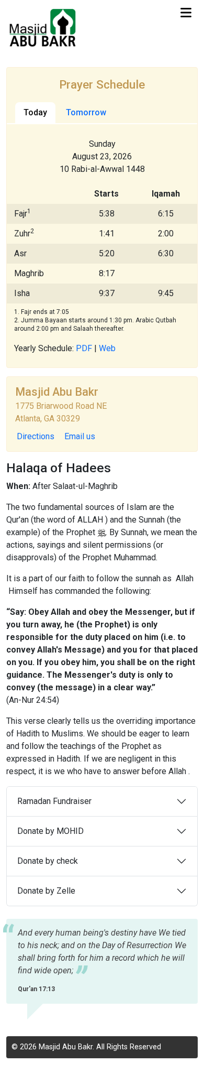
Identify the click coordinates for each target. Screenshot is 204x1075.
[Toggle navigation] (186, 12)
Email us (79, 436)
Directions (35, 436)
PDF (84, 348)
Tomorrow (86, 112)
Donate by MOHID (50, 831)
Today (35, 112)
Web (107, 348)
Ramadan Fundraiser (54, 801)
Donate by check (47, 861)
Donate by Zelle (46, 891)
